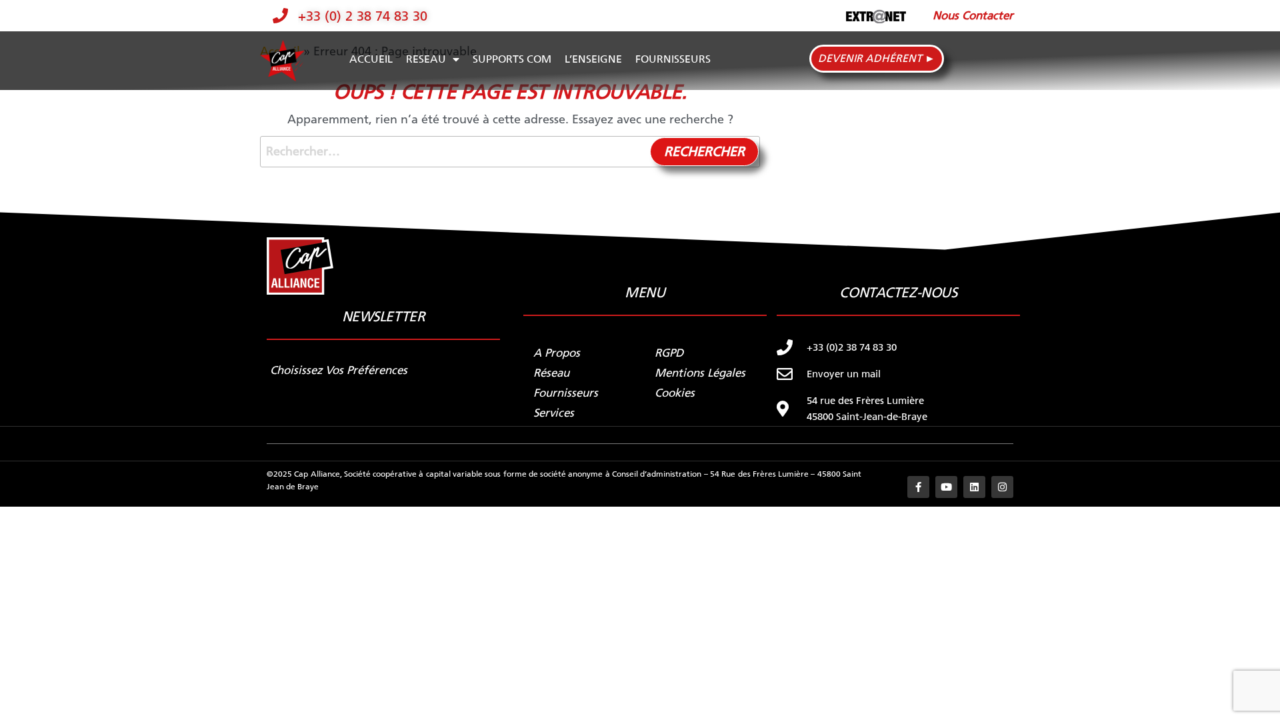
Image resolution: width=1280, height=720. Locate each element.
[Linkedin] (974, 487)
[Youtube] (946, 487)
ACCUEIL (371, 59)
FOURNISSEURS (673, 59)
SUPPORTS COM (512, 59)
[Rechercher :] (510, 151)
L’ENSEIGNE (593, 59)
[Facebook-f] (918, 487)
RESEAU (426, 59)
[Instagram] (1002, 487)
